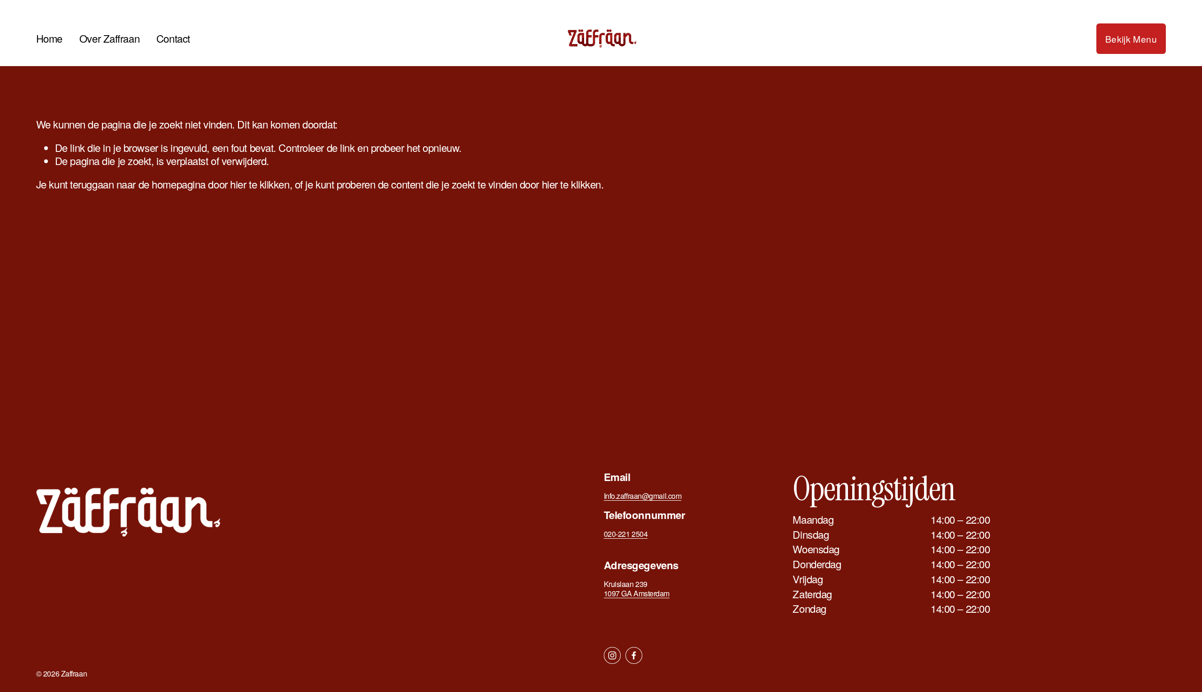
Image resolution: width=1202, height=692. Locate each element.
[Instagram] (612, 655)
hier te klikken (259, 184)
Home (49, 38)
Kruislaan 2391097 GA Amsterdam (637, 588)
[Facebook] (633, 655)
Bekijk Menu (1131, 38)
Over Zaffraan (109, 38)
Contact (173, 38)
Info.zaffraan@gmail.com (643, 496)
